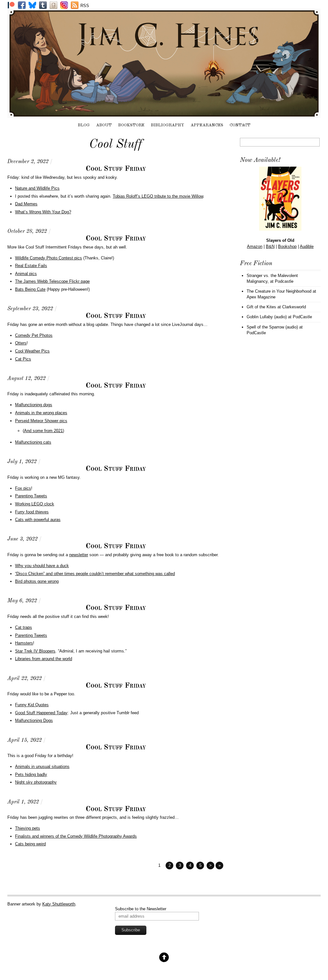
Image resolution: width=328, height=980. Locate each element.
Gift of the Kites (261, 306)
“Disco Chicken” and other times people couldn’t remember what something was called (95, 573)
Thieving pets (27, 828)
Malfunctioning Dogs (34, 720)
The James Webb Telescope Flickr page (52, 281)
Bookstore (131, 125)
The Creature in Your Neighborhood (279, 291)
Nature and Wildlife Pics (37, 188)
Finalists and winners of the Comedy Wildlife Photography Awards (76, 836)
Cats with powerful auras (38, 519)
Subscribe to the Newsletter (140, 908)
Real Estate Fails (31, 265)
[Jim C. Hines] (164, 115)
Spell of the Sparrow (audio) (272, 327)
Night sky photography (36, 782)
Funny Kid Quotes (32, 704)
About (104, 125)
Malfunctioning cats (33, 442)
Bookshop (287, 246)
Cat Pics (23, 359)
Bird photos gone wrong (37, 581)
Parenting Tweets (31, 496)
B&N (270, 246)
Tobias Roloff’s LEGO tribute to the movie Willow (158, 196)
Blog (84, 125)
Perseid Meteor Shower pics (41, 420)
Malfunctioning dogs (33, 404)
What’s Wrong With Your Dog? (43, 211)
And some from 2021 (43, 430)
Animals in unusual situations (42, 766)
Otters (21, 343)
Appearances (207, 125)
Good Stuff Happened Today (41, 712)
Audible (307, 246)
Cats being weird (30, 844)
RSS (84, 5)
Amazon (254, 246)
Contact (240, 125)
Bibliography (167, 125)
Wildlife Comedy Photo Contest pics (48, 258)
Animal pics (26, 273)
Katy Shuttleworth (58, 904)
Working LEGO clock (34, 504)
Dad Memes (26, 204)
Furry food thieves (32, 512)
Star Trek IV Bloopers (35, 651)
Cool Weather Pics (32, 351)
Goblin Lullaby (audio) (267, 316)
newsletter (78, 554)
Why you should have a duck (42, 565)
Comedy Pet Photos (34, 335)
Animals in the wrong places (41, 412)
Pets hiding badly (31, 774)
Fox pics (23, 488)
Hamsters (24, 643)
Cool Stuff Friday (116, 169)
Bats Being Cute (30, 289)
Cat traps (23, 627)
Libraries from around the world (43, 658)
